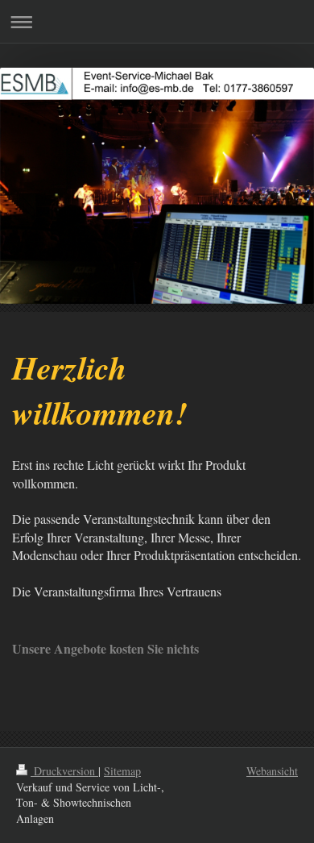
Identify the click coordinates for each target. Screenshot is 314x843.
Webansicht (272, 771)
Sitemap (122, 771)
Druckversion (64, 771)
